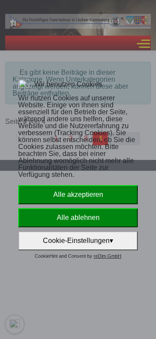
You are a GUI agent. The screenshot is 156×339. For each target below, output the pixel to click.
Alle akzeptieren (78, 194)
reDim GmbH (107, 256)
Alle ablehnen (78, 217)
